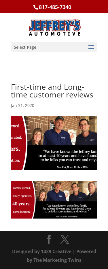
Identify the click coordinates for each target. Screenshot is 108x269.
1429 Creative (56, 251)
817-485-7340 (55, 6)
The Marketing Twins (57, 260)
